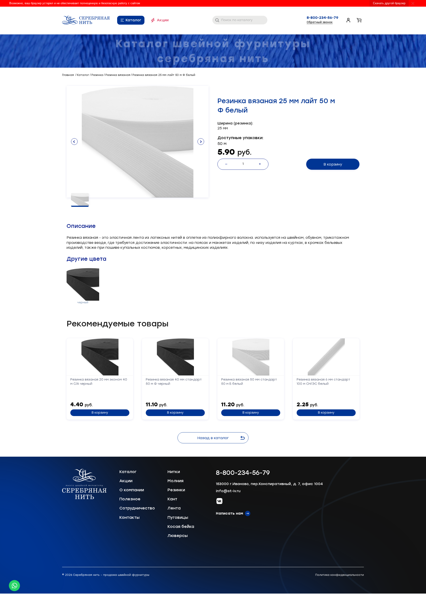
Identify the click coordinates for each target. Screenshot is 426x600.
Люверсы (178, 535)
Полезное (129, 499)
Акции (163, 20)
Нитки (174, 471)
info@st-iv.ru (228, 491)
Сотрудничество (137, 508)
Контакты (129, 517)
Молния (175, 480)
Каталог (133, 20)
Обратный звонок (320, 22)
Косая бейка (181, 526)
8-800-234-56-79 (322, 18)
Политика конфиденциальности (339, 574)
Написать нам (229, 513)
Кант (172, 499)
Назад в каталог (213, 438)
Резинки (176, 490)
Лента (174, 508)
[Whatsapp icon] (14, 585)
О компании (131, 490)
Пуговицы (178, 517)
